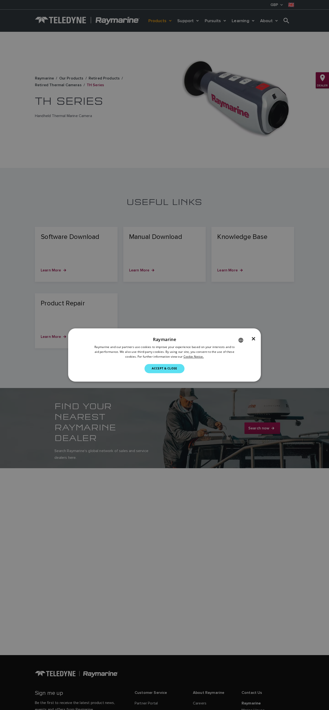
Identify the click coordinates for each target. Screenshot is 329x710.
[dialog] (164, 354)
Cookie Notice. (194, 357)
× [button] (253, 339)
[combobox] (240, 340)
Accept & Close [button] (164, 368)
